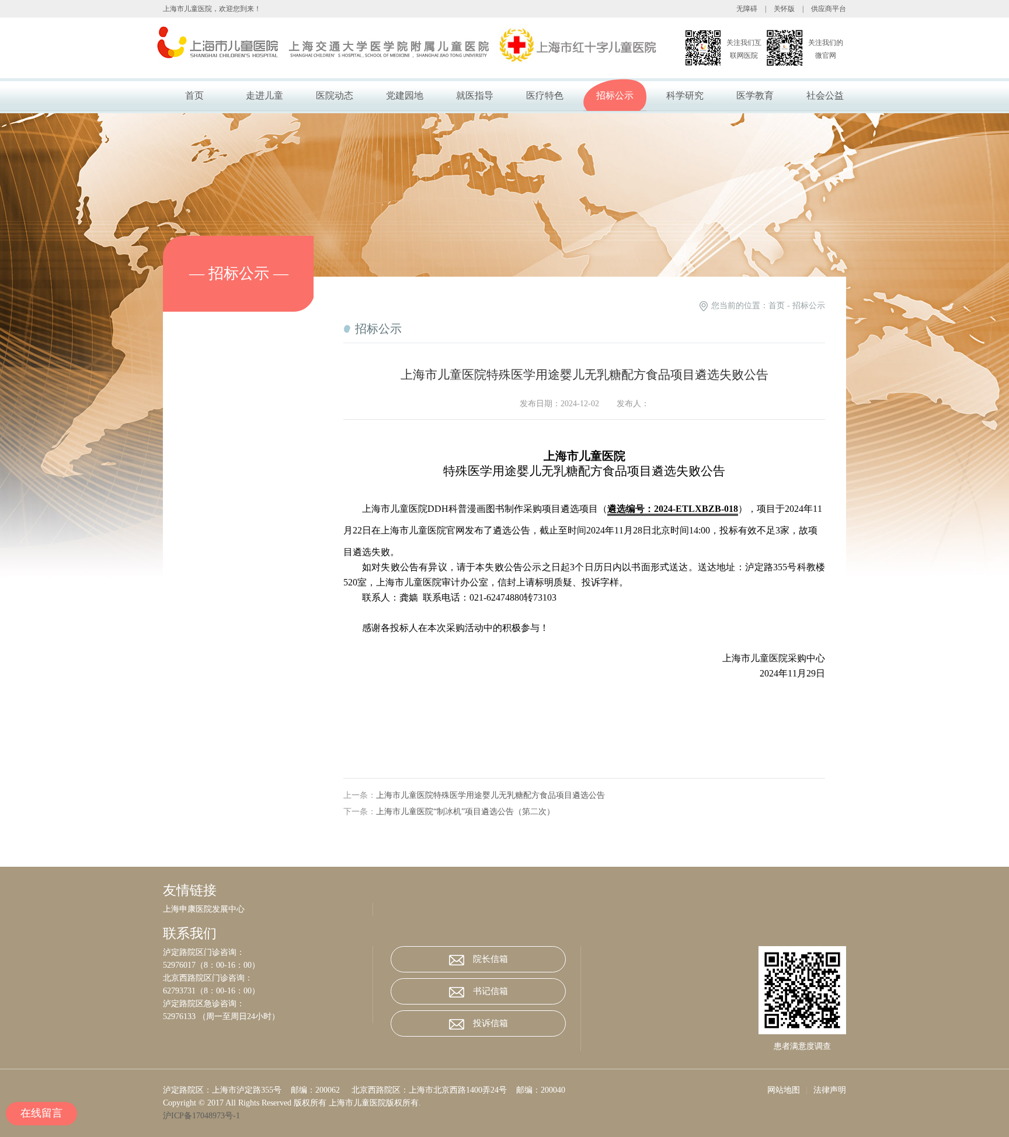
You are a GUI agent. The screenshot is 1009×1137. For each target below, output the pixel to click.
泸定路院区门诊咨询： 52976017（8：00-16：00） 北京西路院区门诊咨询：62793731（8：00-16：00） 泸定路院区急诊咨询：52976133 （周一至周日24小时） (221, 984)
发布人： (633, 403)
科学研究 (685, 95)
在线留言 (41, 1113)
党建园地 (404, 95)
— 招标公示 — (238, 273)
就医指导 (474, 95)
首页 (194, 95)
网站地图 (783, 1090)
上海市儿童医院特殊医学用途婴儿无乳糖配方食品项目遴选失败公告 (584, 375)
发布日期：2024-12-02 (559, 403)
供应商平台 (828, 9)
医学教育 (755, 95)
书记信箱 (490, 991)
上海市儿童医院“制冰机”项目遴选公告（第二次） (465, 811)
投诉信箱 (490, 1023)
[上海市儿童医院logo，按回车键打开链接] (378, 48)
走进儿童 (264, 95)
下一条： (449, 811)
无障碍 (746, 9)
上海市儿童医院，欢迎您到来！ (212, 9)
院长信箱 (490, 959)
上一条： (474, 795)
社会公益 (825, 95)
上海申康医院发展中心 (204, 909)
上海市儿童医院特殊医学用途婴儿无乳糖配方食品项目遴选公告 (490, 795)
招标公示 (615, 95)
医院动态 (334, 95)
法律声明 (829, 1090)
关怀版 (784, 9)
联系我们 (190, 933)
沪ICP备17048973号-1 (204, 1115)
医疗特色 (544, 95)
